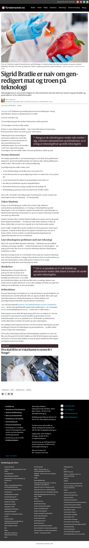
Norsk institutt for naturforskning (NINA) (45, 528)
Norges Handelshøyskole (41, 508)
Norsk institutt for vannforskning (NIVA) (45, 530)
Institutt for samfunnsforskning (13, 514)
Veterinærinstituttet (69, 529)
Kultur (33, 8)
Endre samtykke (11, 456)
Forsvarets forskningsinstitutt (12, 489)
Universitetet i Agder (69, 509)
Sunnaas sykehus (68, 497)
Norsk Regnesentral (39, 520)
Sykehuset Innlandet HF (70, 500)
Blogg (84, 8)
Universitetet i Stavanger (71, 519)
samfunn (5, 390)
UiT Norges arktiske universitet (72, 507)
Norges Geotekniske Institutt (42, 506)
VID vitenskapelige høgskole (72, 531)
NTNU (36, 478)
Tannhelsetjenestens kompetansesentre (75, 502)
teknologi (20, 390)
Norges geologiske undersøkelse (43, 513)
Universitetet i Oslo (69, 517)
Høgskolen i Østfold (10, 504)
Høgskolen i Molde (9, 501)
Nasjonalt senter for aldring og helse (44, 487)
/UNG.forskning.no (71, 413)
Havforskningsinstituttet (11, 499)
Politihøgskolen (68, 467)
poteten (4, 310)
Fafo (5, 482)
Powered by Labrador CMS (44, 543)
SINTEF (66, 481)
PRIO (65, 469)
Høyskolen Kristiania (10, 511)
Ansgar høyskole (9, 467)
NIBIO (6, 530)
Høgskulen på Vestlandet (11, 509)
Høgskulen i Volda (9, 506)
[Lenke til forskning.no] (14, 7)
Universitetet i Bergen (70, 512)
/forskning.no (69, 409)
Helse (39, 8)
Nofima (36, 498)
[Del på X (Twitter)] (5, 394)
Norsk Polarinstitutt (39, 518)
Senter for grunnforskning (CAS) (73, 483)
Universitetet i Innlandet (70, 514)
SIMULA (66, 478)
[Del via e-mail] (11, 394)
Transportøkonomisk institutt (72, 504)
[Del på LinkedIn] (8, 394)
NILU (5, 537)
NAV (5, 528)
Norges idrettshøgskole (40, 515)
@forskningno (69, 406)
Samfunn (53, 8)
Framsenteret (8, 492)
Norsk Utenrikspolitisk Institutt (43, 525)
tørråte (25, 310)
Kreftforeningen (9, 519)
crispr (28, 390)
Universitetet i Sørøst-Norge (71, 521)
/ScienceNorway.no (71, 417)
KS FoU (6, 516)
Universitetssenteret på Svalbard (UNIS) (75, 524)
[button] (77, 2)
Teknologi (62, 8)
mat (12, 390)
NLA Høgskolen (38, 467)
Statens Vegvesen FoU (70, 492)
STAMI (66, 490)
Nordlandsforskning (40, 503)
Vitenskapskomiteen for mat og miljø (74, 534)
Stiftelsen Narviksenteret (71, 495)
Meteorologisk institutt (10, 525)
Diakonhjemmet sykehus (11, 476)
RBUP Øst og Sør (68, 471)
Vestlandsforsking (69, 526)
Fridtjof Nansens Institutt (11, 494)
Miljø (46, 8)
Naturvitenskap (74, 8)
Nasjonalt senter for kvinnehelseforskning (46, 492)
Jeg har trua (6, 111)
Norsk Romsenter (39, 523)
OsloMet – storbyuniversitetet (42, 533)
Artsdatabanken (8, 473)
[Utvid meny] (2, 14)
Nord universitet (38, 501)
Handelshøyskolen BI (10, 497)
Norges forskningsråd (40, 511)
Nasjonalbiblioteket (39, 480)
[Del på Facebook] (2, 394)
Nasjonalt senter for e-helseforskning (44, 489)
